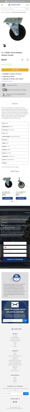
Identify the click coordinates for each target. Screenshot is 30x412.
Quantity (3, 64)
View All (15, 381)
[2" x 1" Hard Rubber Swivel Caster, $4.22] (21, 183)
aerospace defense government (15, 364)
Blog (15, 343)
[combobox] (15, 8)
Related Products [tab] (15, 171)
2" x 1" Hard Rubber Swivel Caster (21, 192)
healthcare (15, 367)
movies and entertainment (15, 363)
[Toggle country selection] (6, 247)
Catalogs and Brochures (15, 340)
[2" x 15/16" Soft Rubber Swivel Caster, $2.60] (7, 183)
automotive (15, 366)
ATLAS (15, 378)
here (17, 167)
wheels (15, 354)
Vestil (15, 377)
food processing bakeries (15, 362)
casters (15, 353)
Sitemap (15, 346)
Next (26, 186)
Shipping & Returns (15, 337)
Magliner (15, 380)
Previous (1, 186)
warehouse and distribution (15, 360)
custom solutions (15, 339)
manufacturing (15, 359)
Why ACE (15, 336)
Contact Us (15, 342)
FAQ (15, 345)
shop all (15, 357)
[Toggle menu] (2, 5)
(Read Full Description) (6, 81)
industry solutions (15, 370)
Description (15, 103)
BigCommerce (17, 407)
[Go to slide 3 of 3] (16, 201)
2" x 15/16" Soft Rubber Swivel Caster (6, 192)
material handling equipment (15, 356)
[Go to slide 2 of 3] (14, 201)
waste (15, 369)
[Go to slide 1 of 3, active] (12, 201)
